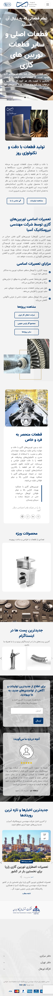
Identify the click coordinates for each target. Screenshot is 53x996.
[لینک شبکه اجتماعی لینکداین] (33, 516)
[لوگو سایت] (26, 4)
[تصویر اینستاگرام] (39, 657)
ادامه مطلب (26, 892)
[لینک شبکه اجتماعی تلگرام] (22, 516)
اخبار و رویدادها (26, 861)
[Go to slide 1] (28, 96)
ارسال (38, 720)
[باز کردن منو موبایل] (47, 4)
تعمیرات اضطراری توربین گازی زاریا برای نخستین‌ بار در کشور (26, 868)
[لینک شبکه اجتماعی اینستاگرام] (38, 516)
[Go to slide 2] (25, 96)
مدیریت (27, 876)
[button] (49, 765)
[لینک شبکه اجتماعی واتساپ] (27, 516)
